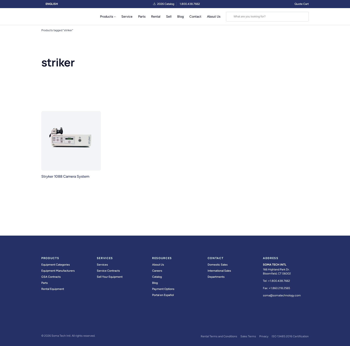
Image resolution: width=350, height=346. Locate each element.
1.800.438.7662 (190, 4)
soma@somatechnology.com (282, 295)
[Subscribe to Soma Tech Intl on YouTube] (89, 325)
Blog (180, 16)
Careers (157, 270)
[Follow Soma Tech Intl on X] (55, 325)
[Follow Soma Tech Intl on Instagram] (66, 325)
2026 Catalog (165, 4)
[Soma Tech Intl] (50, 16)
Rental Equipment (52, 289)
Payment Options (163, 289)
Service (126, 16)
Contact (195, 16)
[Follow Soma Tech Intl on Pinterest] (100, 325)
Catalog (157, 277)
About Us (213, 16)
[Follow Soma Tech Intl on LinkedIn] (77, 325)
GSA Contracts (51, 277)
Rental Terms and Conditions (219, 336)
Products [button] (106, 16)
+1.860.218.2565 (279, 288)
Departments (216, 277)
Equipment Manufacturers (58, 270)
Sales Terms (248, 336)
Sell (169, 16)
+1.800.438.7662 (279, 281)
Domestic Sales (218, 264)
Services (102, 264)
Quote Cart (302, 4)
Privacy (263, 336)
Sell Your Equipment (110, 277)
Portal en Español (163, 295)
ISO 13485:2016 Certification (290, 336)
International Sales (219, 270)
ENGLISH (51, 4)
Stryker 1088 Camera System (65, 176)
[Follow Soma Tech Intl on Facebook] (43, 325)
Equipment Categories (55, 264)
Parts (141, 16)
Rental (155, 16)
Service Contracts (108, 270)
